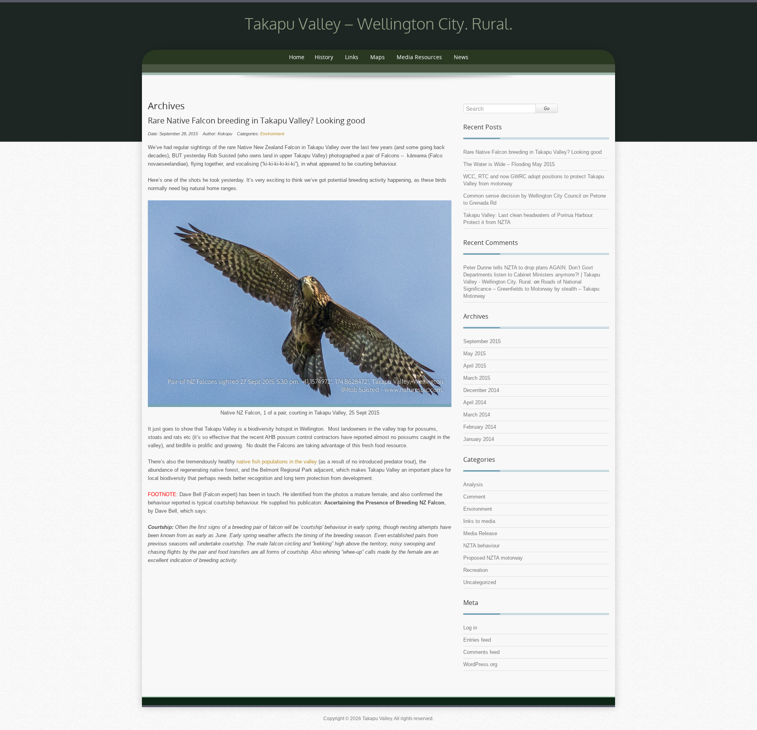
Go (547, 108)
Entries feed (477, 640)
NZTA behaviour (481, 546)
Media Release (480, 533)
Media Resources (419, 57)
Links (351, 57)
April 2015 (474, 366)
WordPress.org (480, 664)
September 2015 (482, 341)
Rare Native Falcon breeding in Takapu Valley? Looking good (256, 120)
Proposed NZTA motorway (493, 558)
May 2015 (474, 354)
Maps (377, 57)
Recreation (475, 570)
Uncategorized (479, 582)
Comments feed (481, 652)
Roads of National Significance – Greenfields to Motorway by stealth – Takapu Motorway (531, 289)
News (461, 57)
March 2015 (476, 378)
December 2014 (481, 390)
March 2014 (476, 415)
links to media (479, 521)
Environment (272, 133)
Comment (474, 497)
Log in (470, 628)
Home (296, 57)
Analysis (473, 484)
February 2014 (479, 427)
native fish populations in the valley (277, 462)
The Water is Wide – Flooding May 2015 (509, 164)
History (324, 57)
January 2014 (478, 439)
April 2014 (474, 402)
